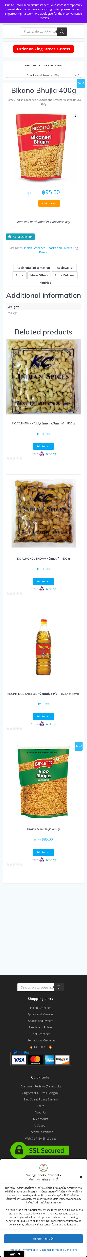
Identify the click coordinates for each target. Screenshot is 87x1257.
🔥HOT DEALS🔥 (40, 1047)
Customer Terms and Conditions (58, 1250)
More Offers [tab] (39, 275)
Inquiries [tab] (45, 283)
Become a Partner (41, 1132)
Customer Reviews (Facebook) (41, 1086)
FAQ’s (40, 1106)
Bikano (43, 252)
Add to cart (49, 203)
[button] (81, 1177)
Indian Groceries (26, 100)
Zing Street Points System (41, 1099)
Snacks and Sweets (50, 100)
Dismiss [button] (43, 18)
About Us (15, 1250)
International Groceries (41, 1040)
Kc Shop (50, 454)
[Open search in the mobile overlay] (43, 31)
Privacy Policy (30, 1250)
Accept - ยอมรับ (43, 1239)
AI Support (41, 1125)
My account (40, 1119)
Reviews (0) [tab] (65, 268)
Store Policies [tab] (64, 275)
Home (10, 100)
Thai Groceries (40, 1034)
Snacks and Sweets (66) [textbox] (50, 75)
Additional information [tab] (33, 268)
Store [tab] (19, 275)
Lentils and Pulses (40, 1027)
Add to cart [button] (44, 446)
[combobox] (43, 74)
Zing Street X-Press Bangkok (40, 1093)
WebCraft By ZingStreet (40, 1138)
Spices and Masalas (40, 1014)
